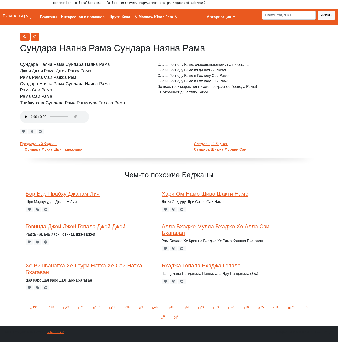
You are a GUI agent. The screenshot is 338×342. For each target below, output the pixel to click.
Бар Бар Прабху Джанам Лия (63, 194)
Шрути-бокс (119, 17)
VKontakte (55, 332)
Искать (326, 15)
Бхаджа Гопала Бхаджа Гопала (201, 265)
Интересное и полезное (83, 17)
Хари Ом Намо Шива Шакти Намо (205, 194)
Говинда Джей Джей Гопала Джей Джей (75, 226)
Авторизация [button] (219, 17)
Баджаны (48, 17)
